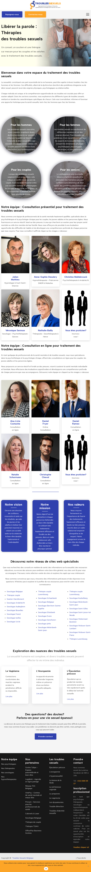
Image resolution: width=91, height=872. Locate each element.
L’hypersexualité (56, 776)
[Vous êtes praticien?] (76, 308)
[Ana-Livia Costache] (15, 398)
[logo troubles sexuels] (45, 5)
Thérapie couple (13, 595)
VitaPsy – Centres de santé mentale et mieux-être (33, 795)
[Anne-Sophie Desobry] (46, 254)
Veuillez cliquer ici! (81, 847)
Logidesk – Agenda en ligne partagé (33, 780)
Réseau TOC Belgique (30, 787)
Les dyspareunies (56, 802)
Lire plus (9, 696)
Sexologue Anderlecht (16, 603)
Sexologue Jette (44, 623)
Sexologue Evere (45, 616)
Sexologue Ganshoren (47, 620)
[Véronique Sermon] (15, 308)
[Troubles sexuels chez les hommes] (21, 135)
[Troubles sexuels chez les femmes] (70, 135)
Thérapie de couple (33, 822)
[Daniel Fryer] (46, 398)
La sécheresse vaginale (55, 788)
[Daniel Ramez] (76, 398)
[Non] (88, 866)
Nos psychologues (8, 764)
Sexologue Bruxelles (15, 610)
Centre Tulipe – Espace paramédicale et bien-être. (31, 771)
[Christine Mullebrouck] (76, 254)
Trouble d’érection (56, 806)
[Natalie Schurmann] (15, 452)
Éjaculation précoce (57, 767)
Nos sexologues (7, 772)
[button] (88, 14)
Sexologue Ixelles (14, 618)
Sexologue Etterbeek (46, 612)
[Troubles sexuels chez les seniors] (70, 179)
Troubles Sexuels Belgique (22, 858)
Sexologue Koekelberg (78, 598)
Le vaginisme (54, 798)
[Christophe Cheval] (46, 452)
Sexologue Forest (14, 614)
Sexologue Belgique (15, 591)
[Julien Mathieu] (15, 254)
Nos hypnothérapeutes (8, 778)
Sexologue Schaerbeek (47, 598)
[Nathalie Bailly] (46, 308)
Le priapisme (54, 794)
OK (46, 869)
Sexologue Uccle (13, 621)
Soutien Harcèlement (15, 599)
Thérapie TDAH (31, 826)
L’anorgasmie (54, 772)
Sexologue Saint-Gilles (78, 608)
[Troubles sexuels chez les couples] (21, 179)
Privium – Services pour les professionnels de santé (32, 805)
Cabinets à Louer (32, 814)
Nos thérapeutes (8, 768)
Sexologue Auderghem (16, 606)
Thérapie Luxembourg (78, 639)
